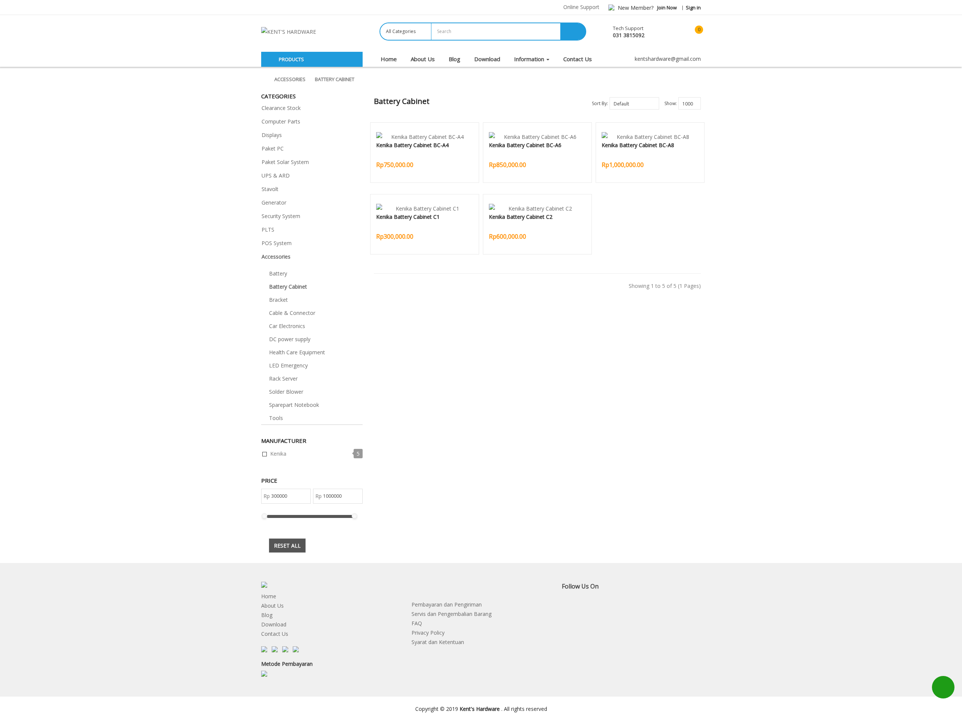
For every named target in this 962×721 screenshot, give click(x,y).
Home (268, 596)
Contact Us (274, 633)
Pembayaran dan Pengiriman (446, 604)
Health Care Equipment (297, 352)
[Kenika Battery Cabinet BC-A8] (650, 136)
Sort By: (600, 103)
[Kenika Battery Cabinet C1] (424, 208)
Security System (281, 216)
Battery (278, 273)
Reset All (287, 545)
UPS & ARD (276, 175)
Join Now (667, 7)
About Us (272, 605)
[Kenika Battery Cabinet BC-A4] (424, 136)
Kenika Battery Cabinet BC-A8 (638, 145)
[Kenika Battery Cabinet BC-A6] (537, 136)
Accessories (290, 79)
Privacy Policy (428, 632)
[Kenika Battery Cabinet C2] (537, 208)
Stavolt (270, 189)
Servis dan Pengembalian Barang (451, 613)
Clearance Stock (281, 107)
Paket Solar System (285, 162)
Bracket (278, 299)
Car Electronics (287, 326)
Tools (276, 417)
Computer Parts (281, 121)
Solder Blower (286, 391)
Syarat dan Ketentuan (437, 642)
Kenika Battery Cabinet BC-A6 (525, 145)
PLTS (268, 229)
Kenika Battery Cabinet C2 (520, 216)
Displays (272, 134)
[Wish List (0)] (670, 32)
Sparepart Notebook (294, 404)
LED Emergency (288, 365)
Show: (670, 103)
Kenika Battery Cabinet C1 (408, 216)
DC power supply (289, 339)
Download (273, 624)
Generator (274, 202)
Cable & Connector (292, 312)
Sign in (693, 7)
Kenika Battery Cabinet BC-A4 (412, 145)
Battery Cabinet (334, 79)
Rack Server (283, 378)
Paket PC (273, 148)
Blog (266, 615)
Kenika (278, 453)
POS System (277, 243)
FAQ (416, 623)
